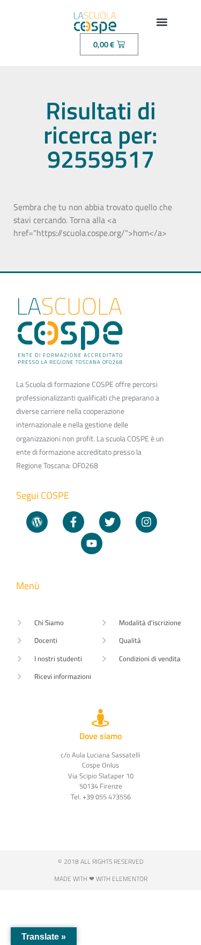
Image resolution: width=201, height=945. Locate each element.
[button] (162, 22)
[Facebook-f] (73, 522)
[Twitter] (110, 522)
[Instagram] (146, 522)
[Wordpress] (37, 522)
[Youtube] (91, 543)
